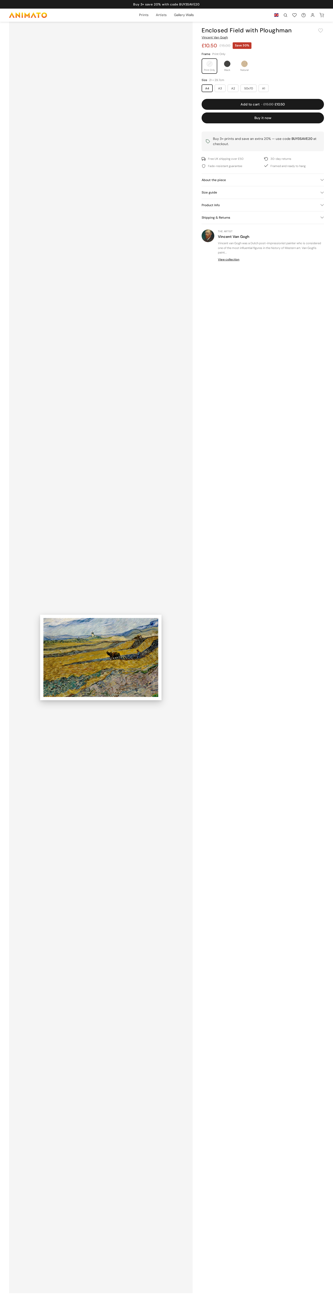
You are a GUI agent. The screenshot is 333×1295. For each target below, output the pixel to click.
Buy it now (262, 118)
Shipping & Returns (216, 217)
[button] (285, 15)
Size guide (209, 192)
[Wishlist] (294, 15)
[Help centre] (303, 15)
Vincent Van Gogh (215, 37)
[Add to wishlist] (320, 30)
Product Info (211, 205)
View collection (228, 259)
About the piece (214, 180)
